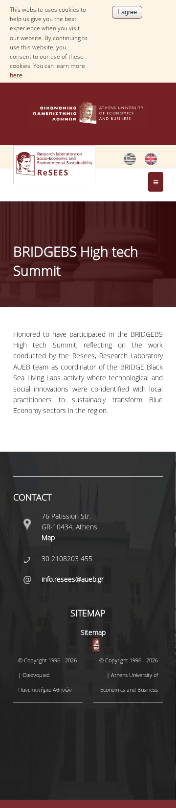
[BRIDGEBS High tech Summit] (130, 162)
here (16, 75)
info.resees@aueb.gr (73, 579)
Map (48, 537)
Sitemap (93, 632)
